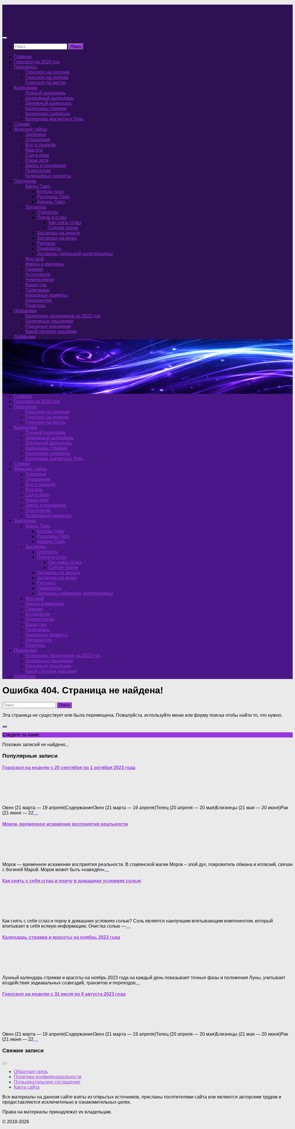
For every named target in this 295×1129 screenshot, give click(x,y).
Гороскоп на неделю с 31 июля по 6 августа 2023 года (64, 994)
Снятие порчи (63, 227)
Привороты (49, 248)
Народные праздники (48, 326)
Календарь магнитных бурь (54, 118)
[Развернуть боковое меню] (4, 726)
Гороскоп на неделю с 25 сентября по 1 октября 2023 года (68, 767)
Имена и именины (44, 264)
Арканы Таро (51, 201)
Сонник (22, 124)
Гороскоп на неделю (47, 77)
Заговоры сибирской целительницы (75, 253)
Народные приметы (46, 295)
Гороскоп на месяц (45, 82)
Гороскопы (25, 67)
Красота (34, 149)
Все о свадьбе (40, 144)
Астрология (37, 274)
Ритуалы (46, 243)
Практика (35, 305)
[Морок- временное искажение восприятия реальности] (13, 854)
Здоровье (35, 134)
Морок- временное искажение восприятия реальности (65, 824)
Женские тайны (30, 129)
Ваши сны (36, 284)
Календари (25, 87)
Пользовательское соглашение (47, 1081)
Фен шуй (34, 258)
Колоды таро (50, 191)
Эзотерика (25, 181)
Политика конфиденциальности (48, 1076)
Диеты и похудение (45, 165)
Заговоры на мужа (57, 238)
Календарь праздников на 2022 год (62, 315)
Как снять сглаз (64, 222)
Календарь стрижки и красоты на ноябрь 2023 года (61, 937)
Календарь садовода (47, 113)
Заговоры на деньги (58, 232)
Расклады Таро (53, 196)
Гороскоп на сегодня (47, 72)
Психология (38, 170)
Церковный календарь (49, 98)
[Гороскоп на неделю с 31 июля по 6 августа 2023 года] (13, 1024)
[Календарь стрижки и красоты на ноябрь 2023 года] (13, 967)
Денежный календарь (48, 103)
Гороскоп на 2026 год (36, 61)
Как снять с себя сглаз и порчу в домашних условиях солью (71, 880)
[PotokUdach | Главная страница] (64, 26)
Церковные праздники (49, 321)
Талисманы (37, 290)
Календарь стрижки (46, 108)
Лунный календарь (45, 92)
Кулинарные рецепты (48, 175)
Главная (23, 56)
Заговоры (35, 207)
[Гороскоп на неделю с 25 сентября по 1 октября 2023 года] (13, 797)
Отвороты (47, 212)
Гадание (34, 269)
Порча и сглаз (52, 217)
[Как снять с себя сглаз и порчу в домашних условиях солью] (13, 911)
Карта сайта (26, 1087)
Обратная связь (31, 1071)
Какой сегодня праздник (51, 331)
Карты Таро (37, 186)
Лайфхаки (24, 336)
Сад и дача (37, 155)
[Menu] (4, 38)
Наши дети (36, 160)
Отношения (37, 139)
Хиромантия (38, 300)
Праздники (25, 310)
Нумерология (39, 279)
